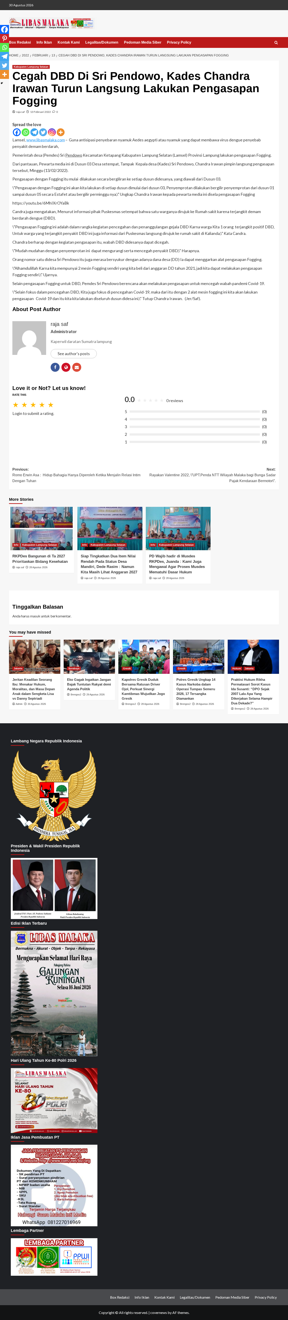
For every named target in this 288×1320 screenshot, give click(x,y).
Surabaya (73, 668)
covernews (158, 1312)
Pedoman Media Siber (142, 42)
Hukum (236, 668)
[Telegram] (34, 132)
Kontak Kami (69, 42)
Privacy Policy (179, 42)
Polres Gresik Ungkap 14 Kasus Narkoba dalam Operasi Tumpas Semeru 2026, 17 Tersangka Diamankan (195, 689)
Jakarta (18, 668)
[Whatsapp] (25, 132)
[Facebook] (17, 132)
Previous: (76, 475)
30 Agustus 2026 (37, 704)
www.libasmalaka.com (45, 139)
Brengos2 (76, 694)
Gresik (127, 668)
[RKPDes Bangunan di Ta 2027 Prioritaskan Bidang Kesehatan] (41, 528)
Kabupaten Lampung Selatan (31, 66)
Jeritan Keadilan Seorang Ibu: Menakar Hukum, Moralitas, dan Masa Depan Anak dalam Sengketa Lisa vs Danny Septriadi (33, 689)
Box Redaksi (20, 42)
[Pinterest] (4, 38)
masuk (35, 616)
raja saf (20, 112)
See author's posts (74, 353)
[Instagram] (52, 132)
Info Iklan (44, 42)
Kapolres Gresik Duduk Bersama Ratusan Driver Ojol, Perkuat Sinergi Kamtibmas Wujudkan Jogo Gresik (143, 689)
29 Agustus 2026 (95, 694)
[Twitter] (43, 132)
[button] (276, 43)
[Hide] (2, 83)
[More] (61, 132)
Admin (19, 704)
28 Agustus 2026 (38, 567)
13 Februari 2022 (40, 112)
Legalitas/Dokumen (101, 42)
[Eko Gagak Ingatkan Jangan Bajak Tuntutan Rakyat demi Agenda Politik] (89, 657)
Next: (212, 475)
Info (16, 544)
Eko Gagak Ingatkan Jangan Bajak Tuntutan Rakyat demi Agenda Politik (89, 684)
